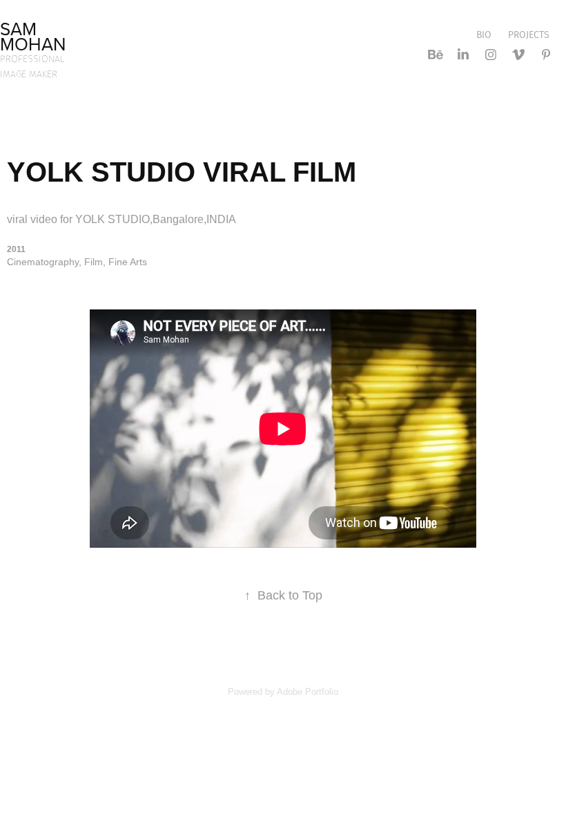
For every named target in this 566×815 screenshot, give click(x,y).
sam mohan (33, 36)
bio (483, 34)
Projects (528, 34)
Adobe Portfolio (307, 692)
